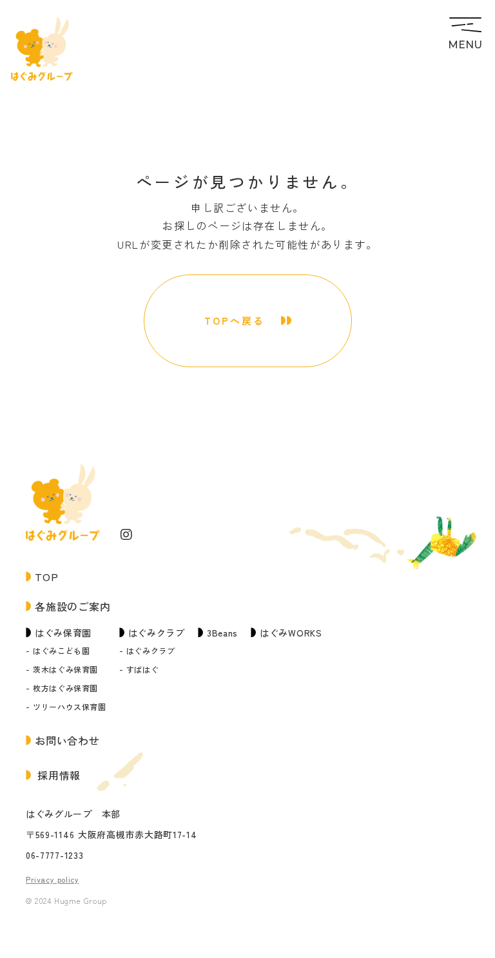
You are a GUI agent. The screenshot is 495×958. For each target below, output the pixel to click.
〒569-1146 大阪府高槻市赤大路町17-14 (111, 835)
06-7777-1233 (54, 855)
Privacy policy (52, 879)
